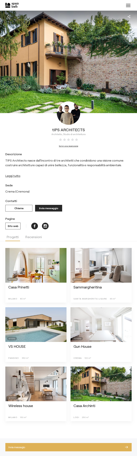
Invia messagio (17, 447)
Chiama (19, 208)
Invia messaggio (48, 208)
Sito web (13, 226)
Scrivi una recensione (68, 146)
